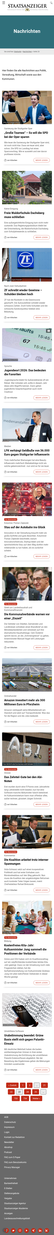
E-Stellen (8, 1188)
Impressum (9, 1127)
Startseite (17, 52)
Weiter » (36, 1098)
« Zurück (12, 1085)
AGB (6, 1117)
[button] (4, 1230)
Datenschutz (10, 1122)
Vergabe (8, 1198)
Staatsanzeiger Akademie (16, 1208)
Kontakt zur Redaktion (14, 1137)
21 (44, 1085)
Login (6, 1132)
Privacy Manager (12, 1167)
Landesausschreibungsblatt (17, 1218)
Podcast (8, 1152)
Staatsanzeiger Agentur (15, 1203)
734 (25, 1098)
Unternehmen (10, 1178)
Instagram (19, 1230)
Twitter (13, 1230)
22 (11, 1092)
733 (16, 1098)
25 (35, 1092)
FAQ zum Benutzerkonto (15, 1162)
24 (27, 1092)
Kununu (46, 1230)
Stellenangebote (11, 1193)
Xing (33, 1230)
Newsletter (9, 1142)
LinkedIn (40, 1230)
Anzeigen (8, 1213)
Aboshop (8, 1147)
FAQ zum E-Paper (12, 1157)
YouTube (26, 1230)
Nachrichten (27, 52)
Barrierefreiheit (11, 1183)
